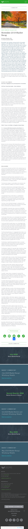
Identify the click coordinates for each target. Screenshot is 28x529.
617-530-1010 (6, 474)
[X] (18, 336)
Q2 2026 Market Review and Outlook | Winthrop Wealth (12, 413)
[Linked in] (6, 520)
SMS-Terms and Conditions (14, 511)
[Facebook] (9, 336)
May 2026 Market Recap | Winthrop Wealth (11, 452)
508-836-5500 (7, 486)
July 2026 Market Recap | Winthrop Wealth (11, 374)
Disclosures (14, 513)
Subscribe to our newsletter (15, 506)
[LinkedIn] (4, 336)
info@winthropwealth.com (6, 478)
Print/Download (14, 331)
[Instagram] (21, 520)
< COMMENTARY (14, 7)
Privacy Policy (14, 509)
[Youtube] (17, 520)
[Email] (14, 336)
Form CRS (14, 515)
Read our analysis (6, 378)
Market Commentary (9, 370)
